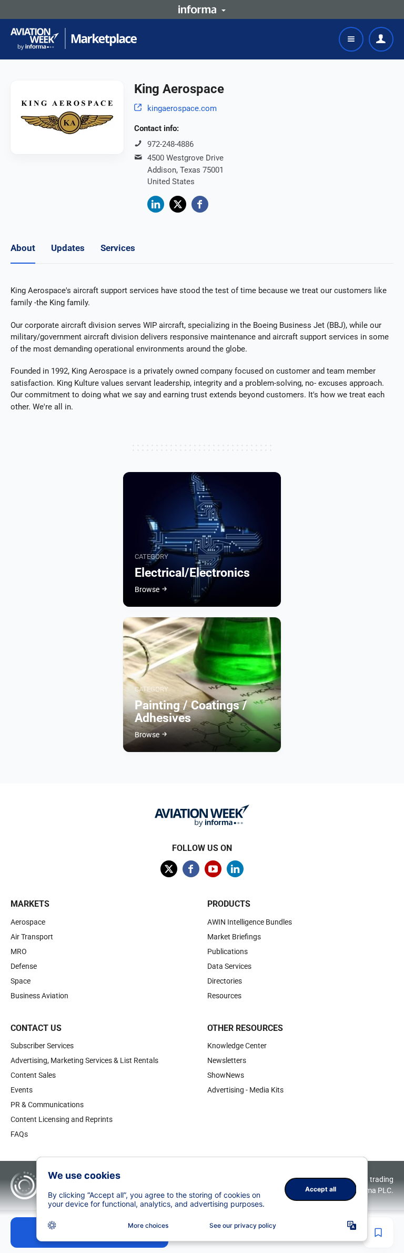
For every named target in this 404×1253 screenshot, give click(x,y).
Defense (24, 966)
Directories (224, 981)
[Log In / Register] (381, 39)
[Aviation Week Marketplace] (74, 39)
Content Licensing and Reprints (62, 1119)
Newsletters (226, 1060)
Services (117, 248)
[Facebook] (199, 204)
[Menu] (351, 39)
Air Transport (32, 937)
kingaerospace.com (182, 108)
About (23, 248)
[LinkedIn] (155, 204)
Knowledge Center (237, 1045)
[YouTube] (213, 868)
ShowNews (225, 1075)
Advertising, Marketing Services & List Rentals (84, 1060)
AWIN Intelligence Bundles (249, 922)
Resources (224, 995)
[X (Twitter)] (177, 204)
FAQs (19, 1134)
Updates (68, 248)
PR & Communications (47, 1104)
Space (21, 981)
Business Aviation (39, 995)
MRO (19, 951)
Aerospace (28, 922)
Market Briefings (234, 937)
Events (22, 1090)
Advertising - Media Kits (245, 1090)
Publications (227, 951)
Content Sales (33, 1075)
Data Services (229, 966)
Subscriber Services (42, 1045)
